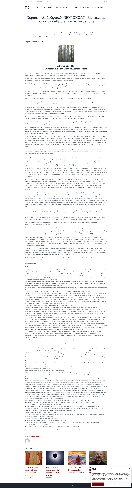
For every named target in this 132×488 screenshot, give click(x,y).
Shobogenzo (80, 429)
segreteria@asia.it (46, 1)
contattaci (123, 479)
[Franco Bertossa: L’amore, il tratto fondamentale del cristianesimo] (34, 451)
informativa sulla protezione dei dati (111, 479)
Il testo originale (41, 35)
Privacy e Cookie (81, 485)
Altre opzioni (124, 484)
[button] (129, 469)
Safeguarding (87, 485)
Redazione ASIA (29, 429)
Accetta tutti (98, 484)
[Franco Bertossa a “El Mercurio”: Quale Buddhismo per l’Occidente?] (98, 451)
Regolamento (74, 485)
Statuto (68, 485)
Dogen (69, 429)
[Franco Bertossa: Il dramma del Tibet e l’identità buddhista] (77, 451)
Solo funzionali (111, 484)
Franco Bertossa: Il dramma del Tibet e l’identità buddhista (76, 470)
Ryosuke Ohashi (74, 429)
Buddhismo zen (64, 429)
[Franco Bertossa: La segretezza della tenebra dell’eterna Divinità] (55, 451)
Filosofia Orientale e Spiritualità (51, 429)
